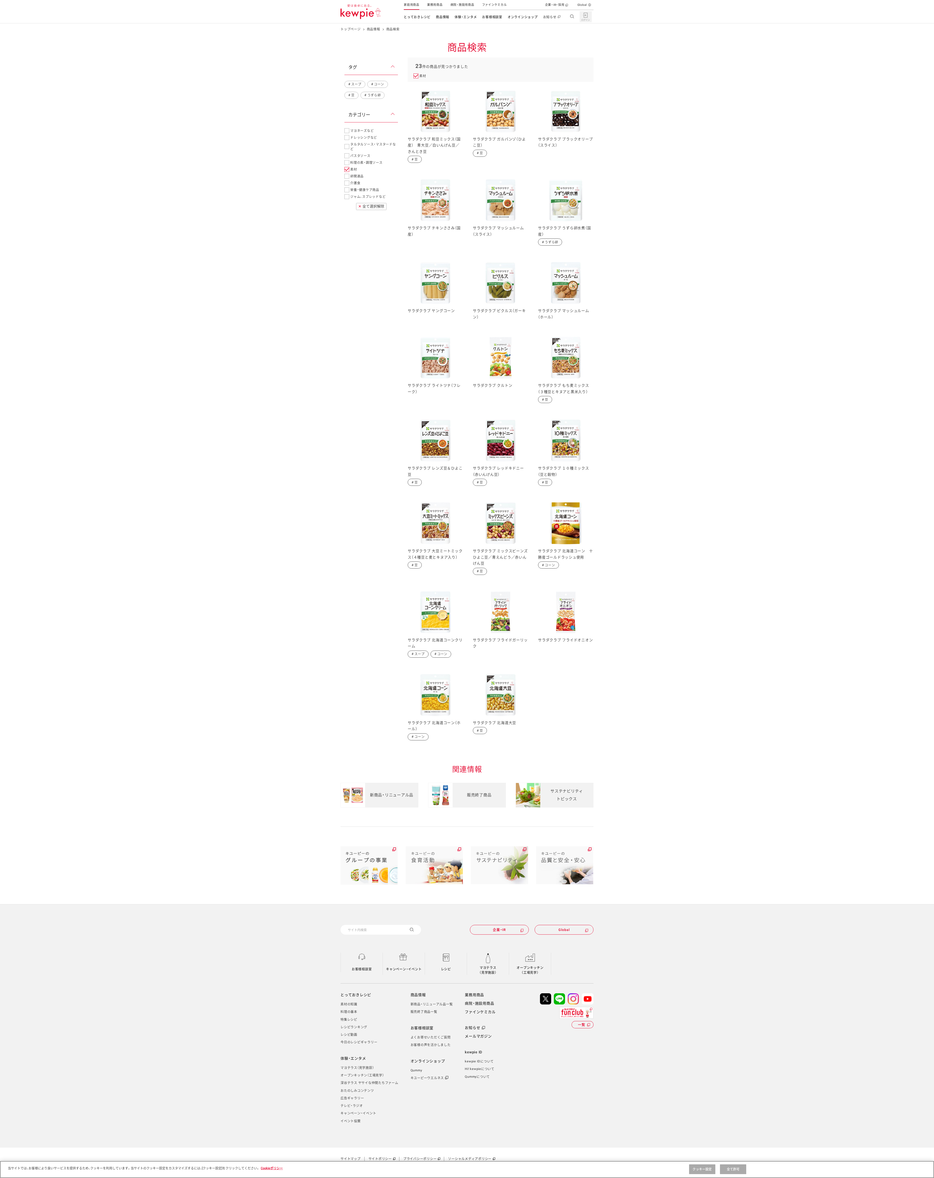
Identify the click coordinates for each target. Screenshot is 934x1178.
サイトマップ (351, 1158)
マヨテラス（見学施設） (488, 970)
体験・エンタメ (466, 17)
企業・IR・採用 (555, 5)
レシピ (446, 969)
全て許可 (733, 1169)
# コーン (377, 84)
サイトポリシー (380, 1158)
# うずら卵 (372, 95)
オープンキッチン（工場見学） (530, 970)
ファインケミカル (494, 5)
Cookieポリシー (272, 1168)
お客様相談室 (492, 17)
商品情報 (442, 17)
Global (582, 5)
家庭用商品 (411, 5)
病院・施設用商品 (462, 5)
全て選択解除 (371, 206)
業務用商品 (435, 5)
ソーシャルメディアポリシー (470, 1158)
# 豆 (351, 95)
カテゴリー (359, 114)
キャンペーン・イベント (404, 969)
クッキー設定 (702, 1169)
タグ (352, 67)
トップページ (351, 29)
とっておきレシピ (417, 17)
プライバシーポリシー (420, 1158)
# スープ (354, 84)
